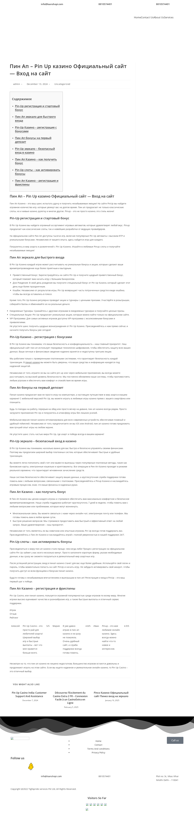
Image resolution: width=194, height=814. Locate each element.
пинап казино (32, 362)
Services (169, 17)
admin (16, 84)
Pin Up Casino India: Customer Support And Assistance (29, 694)
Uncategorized (62, 84)
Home (137, 17)
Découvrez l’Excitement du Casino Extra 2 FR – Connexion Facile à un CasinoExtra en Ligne (70, 697)
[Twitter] (39, 766)
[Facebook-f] (14, 766)
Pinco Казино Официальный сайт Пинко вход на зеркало (111, 694)
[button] (169, 17)
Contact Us (147, 17)
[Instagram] (22, 766)
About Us (159, 17)
